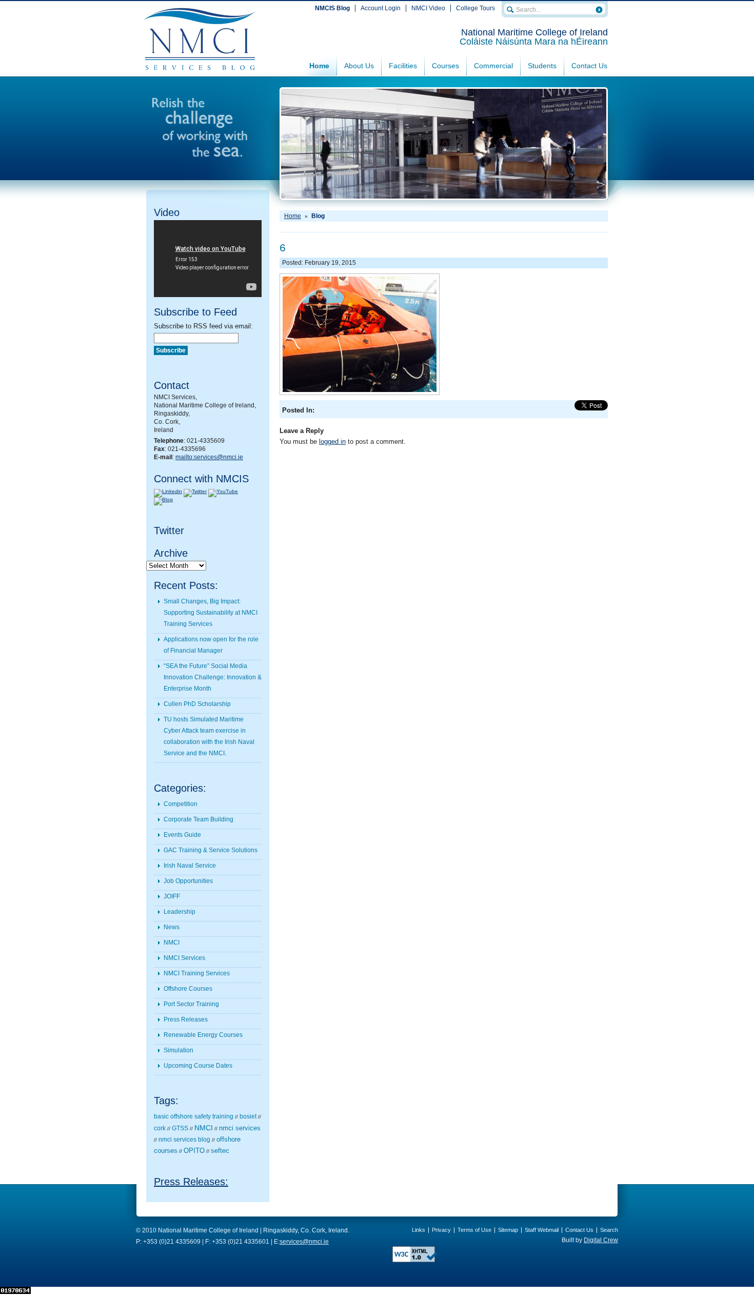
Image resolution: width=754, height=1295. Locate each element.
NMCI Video (428, 8)
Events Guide (182, 834)
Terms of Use (474, 1230)
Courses (445, 66)
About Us (359, 66)
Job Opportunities (188, 881)
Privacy (441, 1230)
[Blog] (163, 499)
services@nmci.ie (304, 1241)
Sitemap (508, 1230)
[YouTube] (223, 491)
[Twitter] (195, 491)
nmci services (240, 1128)
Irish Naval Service (190, 865)
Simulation (178, 1050)
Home (319, 66)
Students (542, 66)
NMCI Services (184, 958)
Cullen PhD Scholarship (197, 704)
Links (418, 1230)
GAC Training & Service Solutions (210, 850)
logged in (332, 441)
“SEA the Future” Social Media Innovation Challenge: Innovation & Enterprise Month (213, 677)
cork (160, 1128)
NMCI (172, 942)
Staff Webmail (542, 1230)
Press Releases (186, 1019)
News (172, 927)
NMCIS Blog (332, 8)
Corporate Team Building (198, 819)
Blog (318, 216)
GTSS (180, 1128)
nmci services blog (184, 1139)
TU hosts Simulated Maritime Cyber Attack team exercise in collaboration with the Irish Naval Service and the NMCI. (209, 736)
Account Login (381, 8)
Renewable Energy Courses (203, 1034)
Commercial (493, 66)
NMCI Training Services (197, 973)
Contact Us (589, 66)
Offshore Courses (188, 988)
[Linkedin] (168, 491)
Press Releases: (191, 1181)
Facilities (403, 66)
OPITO (194, 1150)
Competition (180, 804)
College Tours (475, 8)
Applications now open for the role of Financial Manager (211, 645)
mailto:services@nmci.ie (209, 457)
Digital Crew (601, 1240)
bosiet (248, 1116)
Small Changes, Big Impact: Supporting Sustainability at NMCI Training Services (210, 612)
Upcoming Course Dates (198, 1065)
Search (609, 1230)
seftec (220, 1150)
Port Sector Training (191, 1004)
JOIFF (172, 896)
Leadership (179, 911)
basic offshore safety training (193, 1116)
